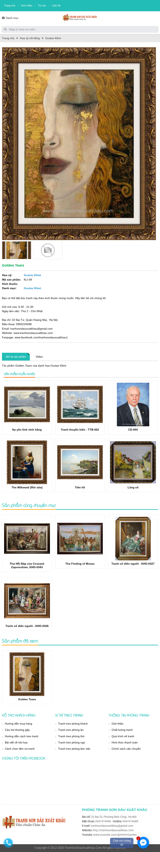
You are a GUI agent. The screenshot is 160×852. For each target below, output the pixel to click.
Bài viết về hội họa (16, 742)
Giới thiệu (26, 5)
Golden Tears (27, 699)
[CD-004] (133, 404)
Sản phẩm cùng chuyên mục (29, 505)
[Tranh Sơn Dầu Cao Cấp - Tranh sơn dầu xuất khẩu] (80, 17)
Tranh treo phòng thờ (71, 736)
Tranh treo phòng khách (73, 723)
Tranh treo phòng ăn (71, 729)
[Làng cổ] (133, 462)
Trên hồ (80, 487)
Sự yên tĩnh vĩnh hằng (27, 429)
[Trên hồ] (80, 462)
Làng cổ (133, 487)
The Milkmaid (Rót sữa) (27, 487)
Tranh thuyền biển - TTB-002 (80, 429)
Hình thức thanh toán (125, 742)
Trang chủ (9, 5)
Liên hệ (56, 5)
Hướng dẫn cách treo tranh (21, 736)
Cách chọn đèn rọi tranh (20, 748)
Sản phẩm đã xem (20, 641)
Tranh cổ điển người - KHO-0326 (27, 625)
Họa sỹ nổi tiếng (30, 38)
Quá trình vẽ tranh (123, 736)
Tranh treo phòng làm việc (74, 748)
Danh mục (12, 17)
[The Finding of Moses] (80, 538)
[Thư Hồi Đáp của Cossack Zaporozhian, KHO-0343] (27, 538)
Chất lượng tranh (122, 729)
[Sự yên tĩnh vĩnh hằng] (27, 404)
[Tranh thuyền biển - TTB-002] (80, 404)
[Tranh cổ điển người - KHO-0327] (133, 538)
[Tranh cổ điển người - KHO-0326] (27, 601)
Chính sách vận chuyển (126, 748)
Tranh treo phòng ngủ (71, 742)
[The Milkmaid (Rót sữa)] (27, 462)
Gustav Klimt (53, 38)
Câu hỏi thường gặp (17, 729)
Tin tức (42, 5)
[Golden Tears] (27, 674)
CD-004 (133, 429)
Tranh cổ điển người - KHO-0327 (133, 563)
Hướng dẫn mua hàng (18, 723)
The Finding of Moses (80, 563)
